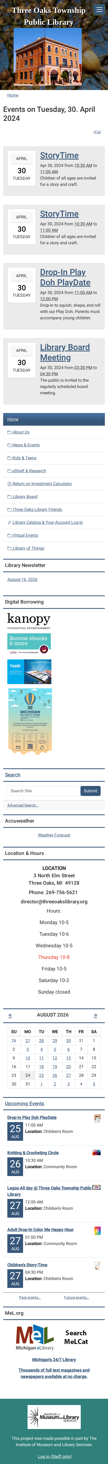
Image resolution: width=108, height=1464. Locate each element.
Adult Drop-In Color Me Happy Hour (40, 1229)
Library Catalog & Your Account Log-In (47, 522)
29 (54, 1040)
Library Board (24, 496)
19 (54, 1066)
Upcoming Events (24, 1104)
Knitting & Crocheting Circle (33, 1152)
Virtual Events (25, 535)
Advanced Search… (22, 805)
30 (68, 1040)
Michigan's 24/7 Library (54, 1359)
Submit (90, 790)
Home (12, 95)
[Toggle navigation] (99, 9)
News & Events (26, 444)
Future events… (76, 1297)
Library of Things (28, 548)
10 (27, 1057)
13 (68, 1057)
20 (68, 1066)
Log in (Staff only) (55, 1456)
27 (27, 1040)
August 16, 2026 (22, 579)
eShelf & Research (29, 470)
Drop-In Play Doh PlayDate (32, 1117)
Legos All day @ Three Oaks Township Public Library (49, 1191)
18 (41, 1066)
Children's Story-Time (27, 1264)
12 (54, 1057)
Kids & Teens (24, 457)
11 (41, 1057)
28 (41, 1040)
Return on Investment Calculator (42, 483)
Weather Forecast (54, 835)
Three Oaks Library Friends (37, 509)
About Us (20, 432)
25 (41, 1075)
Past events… (30, 1297)
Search (12, 775)
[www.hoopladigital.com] (29, 671)
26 (54, 1075)
